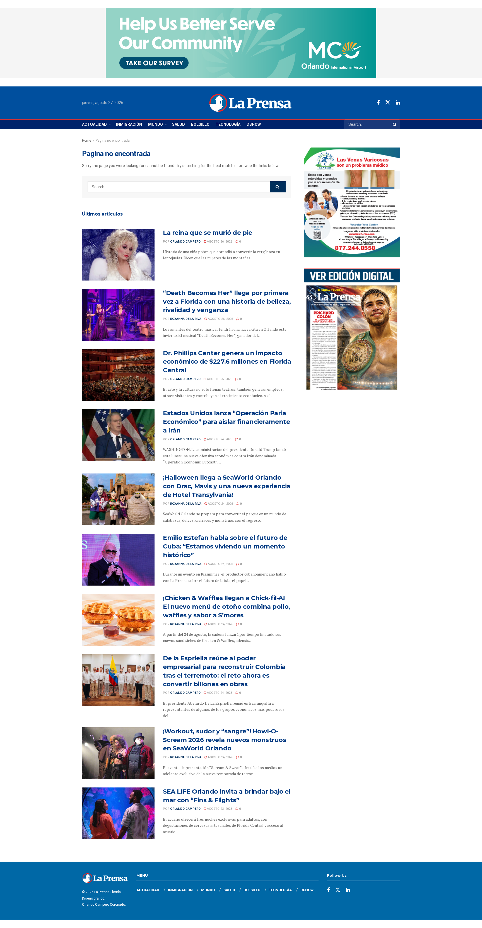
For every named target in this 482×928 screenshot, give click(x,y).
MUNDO (155, 124)
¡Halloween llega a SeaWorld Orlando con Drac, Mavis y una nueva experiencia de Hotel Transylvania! (226, 486)
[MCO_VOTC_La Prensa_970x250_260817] (241, 43)
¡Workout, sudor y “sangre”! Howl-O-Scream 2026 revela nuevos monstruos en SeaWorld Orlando (224, 740)
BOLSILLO (200, 124)
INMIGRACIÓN (129, 124)
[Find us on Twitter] (387, 102)
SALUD (178, 124)
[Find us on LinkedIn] (398, 103)
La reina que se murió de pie (207, 232)
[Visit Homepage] (250, 103)
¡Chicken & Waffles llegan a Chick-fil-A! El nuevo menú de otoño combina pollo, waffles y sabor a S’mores (226, 606)
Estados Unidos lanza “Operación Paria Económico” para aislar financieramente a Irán (226, 421)
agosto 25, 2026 (219, 379)
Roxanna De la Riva (185, 319)
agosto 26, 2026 (219, 241)
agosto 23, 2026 (219, 809)
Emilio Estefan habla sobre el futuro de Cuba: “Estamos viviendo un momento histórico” (225, 546)
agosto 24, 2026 (219, 439)
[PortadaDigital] (352, 330)
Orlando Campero (185, 241)
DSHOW (254, 124)
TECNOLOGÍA (228, 124)
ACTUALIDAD (94, 124)
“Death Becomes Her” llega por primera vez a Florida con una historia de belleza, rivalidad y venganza (227, 301)
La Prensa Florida (107, 892)
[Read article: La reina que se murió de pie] (118, 255)
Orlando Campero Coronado (103, 905)
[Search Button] (395, 124)
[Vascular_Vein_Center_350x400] (352, 202)
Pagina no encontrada (113, 140)
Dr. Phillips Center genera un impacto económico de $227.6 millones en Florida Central (227, 361)
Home (86, 140)
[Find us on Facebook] (378, 103)
